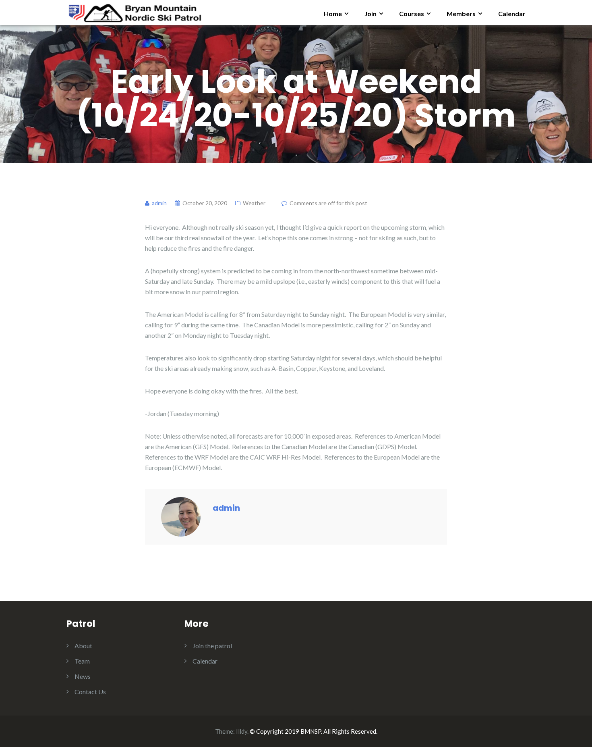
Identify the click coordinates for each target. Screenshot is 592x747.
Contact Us (90, 691)
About (83, 645)
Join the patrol (212, 645)
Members (461, 13)
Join (370, 13)
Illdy (241, 731)
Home (333, 13)
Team (82, 661)
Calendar (512, 13)
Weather (254, 203)
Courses (411, 13)
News (83, 676)
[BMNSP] (134, 11)
